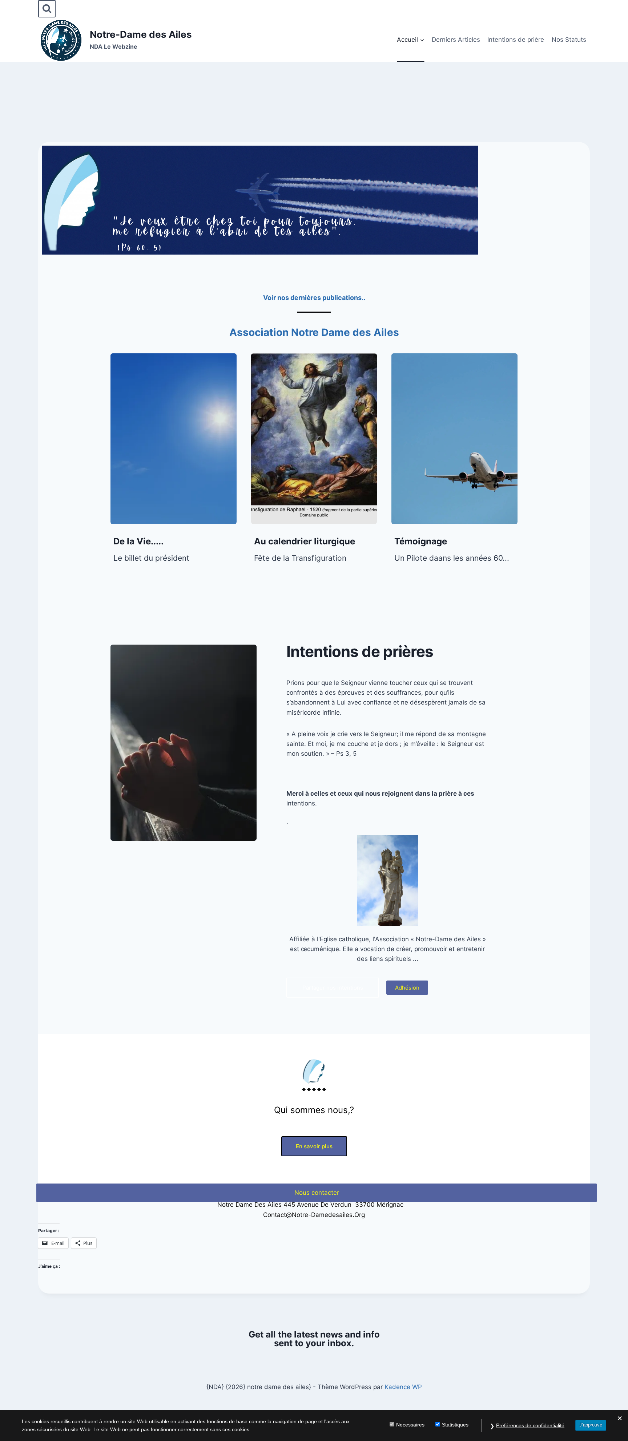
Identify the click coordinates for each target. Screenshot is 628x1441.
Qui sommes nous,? (314, 1110)
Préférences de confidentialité (530, 1425)
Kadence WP (403, 1387)
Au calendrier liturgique (304, 541)
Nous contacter (316, 1192)
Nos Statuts (569, 39)
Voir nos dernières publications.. (314, 297)
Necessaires (410, 1425)
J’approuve (590, 1425)
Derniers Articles (456, 39)
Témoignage (420, 541)
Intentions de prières (359, 651)
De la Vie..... (138, 541)
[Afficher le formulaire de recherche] (47, 8)
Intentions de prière (515, 39)
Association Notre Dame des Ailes (314, 332)
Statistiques (455, 1425)
